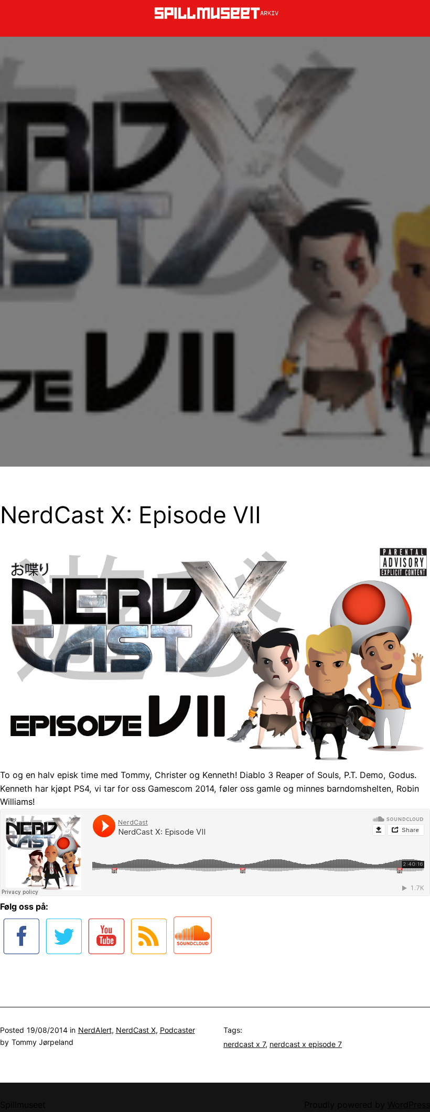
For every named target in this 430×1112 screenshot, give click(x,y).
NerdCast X (136, 1029)
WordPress (409, 1104)
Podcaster (177, 1029)
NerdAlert (95, 1029)
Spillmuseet (23, 1104)
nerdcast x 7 (244, 1044)
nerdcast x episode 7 (306, 1044)
